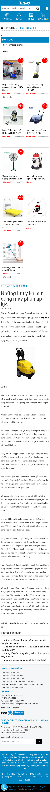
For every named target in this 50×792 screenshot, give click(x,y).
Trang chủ (9, 28)
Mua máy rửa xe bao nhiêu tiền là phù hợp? (24, 660)
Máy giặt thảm (36, 777)
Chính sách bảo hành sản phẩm (12, 678)
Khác (27, 779)
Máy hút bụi (22, 774)
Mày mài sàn (21, 777)
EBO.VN (38, 789)
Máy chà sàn (35, 774)
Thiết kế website (24, 789)
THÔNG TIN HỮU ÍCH (13, 45)
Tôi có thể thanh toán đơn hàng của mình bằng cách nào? (22, 684)
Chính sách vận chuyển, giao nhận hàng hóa (17, 681)
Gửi (38, 741)
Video (5, 51)
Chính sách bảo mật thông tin (12, 672)
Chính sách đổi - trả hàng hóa (11, 675)
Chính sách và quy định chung (12, 687)
